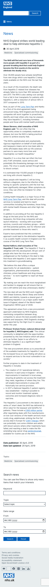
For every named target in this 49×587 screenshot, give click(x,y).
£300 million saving (33, 410)
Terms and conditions (11, 552)
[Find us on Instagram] (18, 570)
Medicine (8, 52)
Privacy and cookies (10, 555)
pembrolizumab (34, 431)
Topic (6, 500)
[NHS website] (8, 580)
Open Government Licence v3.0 (15, 563)
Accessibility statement (12, 560)
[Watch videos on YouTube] (28, 570)
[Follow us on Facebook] (14, 570)
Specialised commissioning (26, 52)
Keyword (7, 488)
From (6, 516)
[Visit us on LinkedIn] (23, 570)
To (4, 527)
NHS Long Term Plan (12, 199)
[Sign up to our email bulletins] (4, 570)
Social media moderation (12, 558)
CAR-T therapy (32, 421)
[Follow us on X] (9, 570)
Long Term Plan (27, 106)
